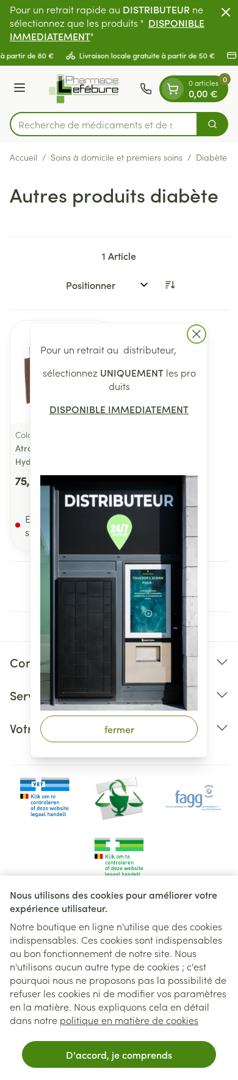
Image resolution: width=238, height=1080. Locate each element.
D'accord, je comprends (119, 1054)
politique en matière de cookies (129, 1019)
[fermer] (196, 334)
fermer (119, 729)
